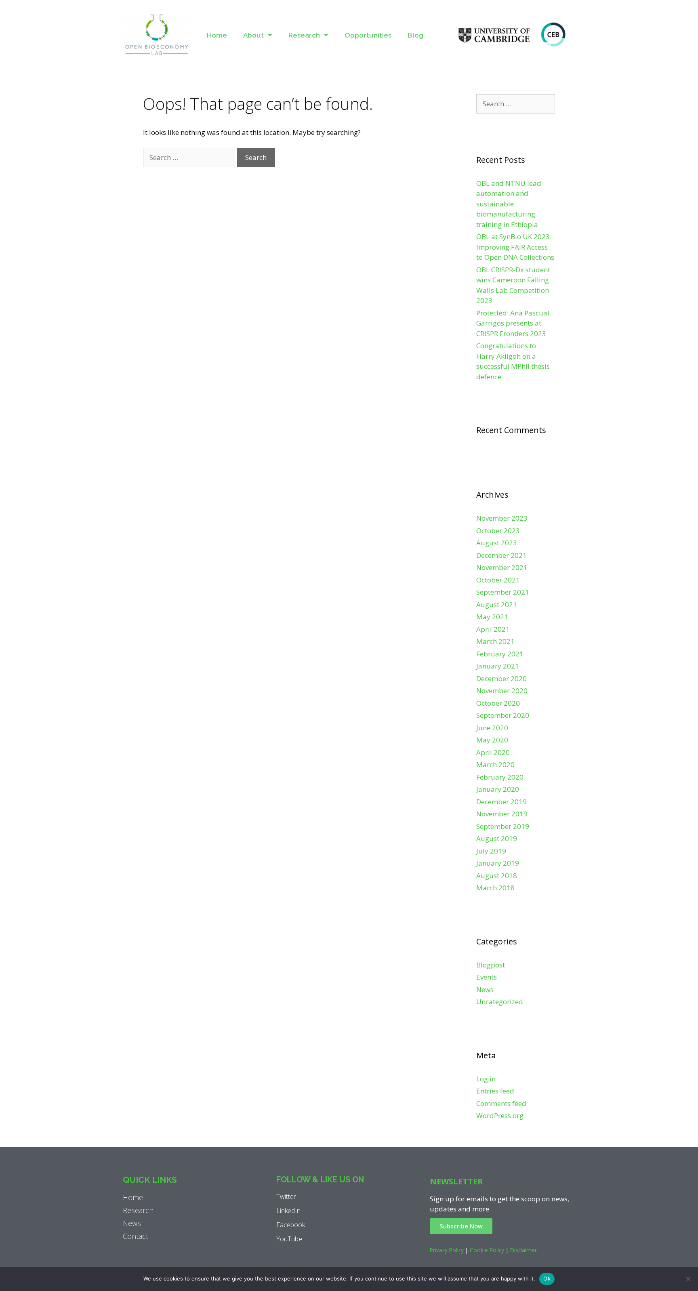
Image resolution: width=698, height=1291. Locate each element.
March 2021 (495, 641)
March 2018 (495, 887)
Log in (486, 1078)
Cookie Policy (487, 1250)
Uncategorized (499, 1001)
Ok (547, 1278)
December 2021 (501, 555)
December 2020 (501, 678)
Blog (415, 35)
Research (304, 35)
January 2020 (497, 789)
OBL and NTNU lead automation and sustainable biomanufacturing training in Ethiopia (508, 204)
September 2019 (502, 826)
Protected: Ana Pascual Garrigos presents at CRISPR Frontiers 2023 (512, 323)
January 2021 (497, 666)
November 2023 (502, 518)
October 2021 (498, 580)
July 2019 (491, 851)
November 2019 (502, 813)
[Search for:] (190, 157)
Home (217, 35)
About (253, 35)
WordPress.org (500, 1115)
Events (486, 977)
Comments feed (501, 1103)
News (485, 989)
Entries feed (495, 1090)
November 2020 (502, 690)
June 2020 (492, 727)
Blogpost (490, 964)
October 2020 (498, 703)
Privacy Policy (447, 1250)
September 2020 (502, 715)
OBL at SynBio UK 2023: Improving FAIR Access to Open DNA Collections (515, 247)
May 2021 (492, 616)
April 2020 (493, 752)
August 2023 (496, 542)
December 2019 (501, 801)
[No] (688, 1279)
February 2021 (500, 653)
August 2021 (496, 604)
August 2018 (496, 875)
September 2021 (502, 592)
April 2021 (493, 629)
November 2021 (502, 567)
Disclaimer (523, 1250)
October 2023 (498, 530)
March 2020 (495, 764)
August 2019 (496, 838)
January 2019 (497, 863)
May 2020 (492, 739)
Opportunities (368, 35)
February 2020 (500, 777)
